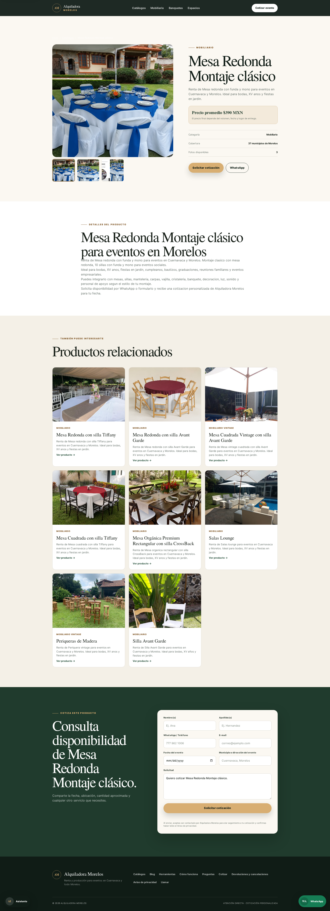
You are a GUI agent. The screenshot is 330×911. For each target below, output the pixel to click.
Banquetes (176, 8)
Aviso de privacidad (186, 826)
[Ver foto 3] (112, 170)
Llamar (165, 882)
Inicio (55, 37)
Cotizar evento (264, 7)
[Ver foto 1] (63, 170)
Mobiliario (157, 8)
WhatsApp (237, 167)
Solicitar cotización (205, 167)
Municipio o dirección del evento (237, 752)
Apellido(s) (225, 717)
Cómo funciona (189, 874)
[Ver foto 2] (88, 170)
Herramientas (167, 874)
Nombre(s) (169, 717)
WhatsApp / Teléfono (175, 735)
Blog (152, 874)
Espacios (194, 8)
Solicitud (168, 770)
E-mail (222, 735)
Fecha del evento (173, 752)
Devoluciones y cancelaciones (250, 874)
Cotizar (223, 874)
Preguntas (208, 874)
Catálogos (139, 8)
